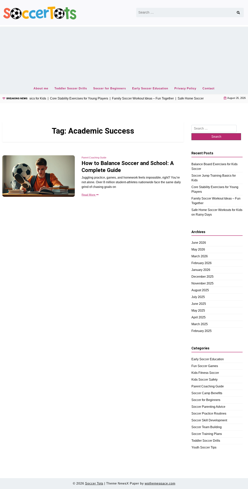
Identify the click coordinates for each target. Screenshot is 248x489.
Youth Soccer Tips (203, 447)
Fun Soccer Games (204, 365)
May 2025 (198, 310)
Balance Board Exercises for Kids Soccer (214, 166)
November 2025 (202, 283)
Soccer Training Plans (206, 433)
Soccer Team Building (206, 427)
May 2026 (198, 249)
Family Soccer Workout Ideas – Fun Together (215, 201)
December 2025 (202, 276)
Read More (89, 194)
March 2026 (199, 256)
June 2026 (198, 242)
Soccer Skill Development (209, 420)
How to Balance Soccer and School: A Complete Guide (128, 166)
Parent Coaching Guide (94, 157)
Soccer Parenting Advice (208, 406)
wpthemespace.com (160, 483)
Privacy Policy (185, 88)
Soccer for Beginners (109, 88)
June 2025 (198, 303)
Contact (208, 88)
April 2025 (198, 317)
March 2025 (199, 324)
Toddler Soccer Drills (70, 88)
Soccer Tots (94, 483)
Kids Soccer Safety (204, 379)
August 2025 (200, 290)
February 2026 (201, 263)
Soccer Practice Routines (208, 413)
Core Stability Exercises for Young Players (214, 189)
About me (41, 88)
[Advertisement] (124, 54)
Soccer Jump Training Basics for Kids (213, 178)
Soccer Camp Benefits (206, 393)
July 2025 (198, 297)
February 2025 (201, 331)
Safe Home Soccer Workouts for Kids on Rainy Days (216, 212)
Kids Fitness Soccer (205, 372)
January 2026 (200, 269)
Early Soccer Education (150, 88)
